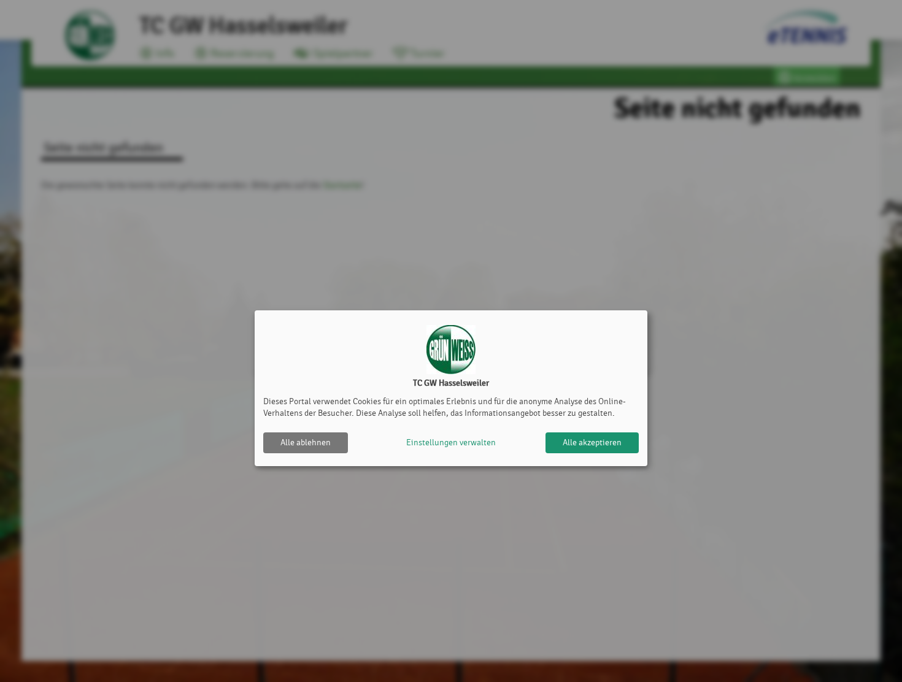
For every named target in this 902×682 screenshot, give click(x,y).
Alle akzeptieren (592, 442)
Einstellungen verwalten (451, 442)
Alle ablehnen (305, 442)
